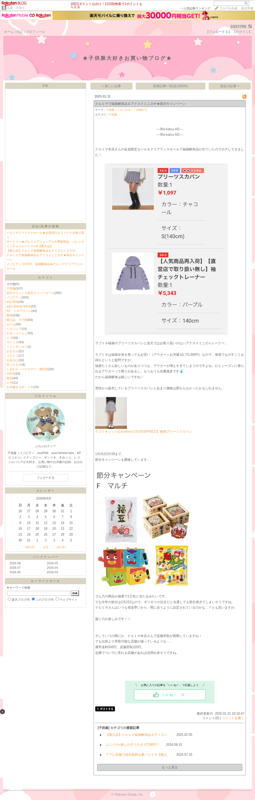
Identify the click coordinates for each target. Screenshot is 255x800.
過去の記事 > (229, 86)
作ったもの (13, 364)
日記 (19, 32)
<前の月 (30, 547)
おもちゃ (12, 351)
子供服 (10, 288)
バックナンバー (46, 557)
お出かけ (12, 360)
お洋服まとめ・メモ (19, 387)
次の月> (61, 547)
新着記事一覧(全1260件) (170, 86)
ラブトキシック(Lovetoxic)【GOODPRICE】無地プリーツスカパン (143, 431)
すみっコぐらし (16, 333)
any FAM (12, 302)
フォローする (46, 477)
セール (10, 324)
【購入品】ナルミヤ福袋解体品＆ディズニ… (138, 735)
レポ (9, 382)
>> (195, 8)
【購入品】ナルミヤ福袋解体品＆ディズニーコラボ (40, 250)
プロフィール (35, 32)
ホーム (9, 32)
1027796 (239, 26)
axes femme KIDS (18, 306)
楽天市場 (247, 8)
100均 (10, 373)
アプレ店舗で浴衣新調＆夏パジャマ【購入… (138, 754)
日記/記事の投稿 (46, 226)
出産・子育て (16, 8)
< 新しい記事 (111, 86)
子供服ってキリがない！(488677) (126, 109)
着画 (9, 315)
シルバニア (13, 329)
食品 (9, 378)
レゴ (9, 338)
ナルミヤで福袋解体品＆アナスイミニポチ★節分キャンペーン (140, 104)
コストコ (12, 355)
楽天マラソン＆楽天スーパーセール (30, 293)
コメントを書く (233, 718)
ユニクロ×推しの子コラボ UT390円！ (133, 744)
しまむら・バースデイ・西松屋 (27, 369)
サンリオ (12, 342)
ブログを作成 (228, 8)
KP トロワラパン (18, 311)
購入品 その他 (16, 320)
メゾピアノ (13, 297)
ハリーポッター (16, 346)
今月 (45, 547)
